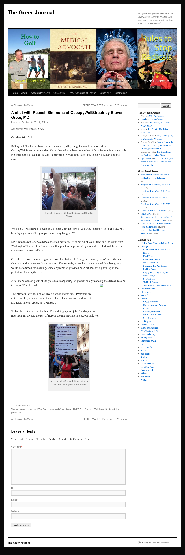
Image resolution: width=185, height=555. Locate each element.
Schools (144, 360)
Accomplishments (40, 92)
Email (14, 499)
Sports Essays (149, 278)
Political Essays (150, 269)
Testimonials (120, 92)
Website (15, 511)
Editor (45, 122)
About (24, 92)
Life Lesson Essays (151, 259)
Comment (16, 446)
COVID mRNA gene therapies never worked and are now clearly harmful (157, 161)
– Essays (144, 246)
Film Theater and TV (149, 330)
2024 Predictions (156, 116)
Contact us (59, 92)
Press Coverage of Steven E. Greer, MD (89, 92)
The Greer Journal (31, 12)
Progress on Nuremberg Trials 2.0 (155, 184)
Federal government (151, 311)
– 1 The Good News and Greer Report (157, 243)
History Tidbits (147, 337)
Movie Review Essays (152, 262)
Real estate (145, 353)
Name (15, 488)
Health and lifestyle (149, 334)
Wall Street (99, 409)
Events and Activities (150, 327)
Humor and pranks (149, 340)
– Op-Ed (144, 295)
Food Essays (148, 256)
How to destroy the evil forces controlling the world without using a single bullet (157, 145)
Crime (146, 308)
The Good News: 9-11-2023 (153, 210)
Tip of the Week (147, 366)
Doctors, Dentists (148, 324)
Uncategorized (147, 369)
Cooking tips (146, 321)
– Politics (145, 298)
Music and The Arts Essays (155, 265)
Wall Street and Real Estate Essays (158, 285)
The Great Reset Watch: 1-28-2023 (155, 203)
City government (150, 301)
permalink (16, 412)
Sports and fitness (148, 363)
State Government (151, 317)
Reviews (144, 356)
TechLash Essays (150, 282)
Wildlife (144, 379)
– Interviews (146, 291)
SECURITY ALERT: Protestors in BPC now (105, 105)
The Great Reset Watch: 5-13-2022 (155, 190)
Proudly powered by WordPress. (155, 542)
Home (15, 92)
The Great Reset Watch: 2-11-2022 (155, 197)
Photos (144, 350)
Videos (144, 373)
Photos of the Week (22, 105)
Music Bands (146, 347)
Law (142, 343)
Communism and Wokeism (154, 304)
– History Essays (148, 288)
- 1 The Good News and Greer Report (53, 409)
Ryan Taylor (146, 158)
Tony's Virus (146, 213)
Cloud (143, 119)
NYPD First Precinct (82, 409)
